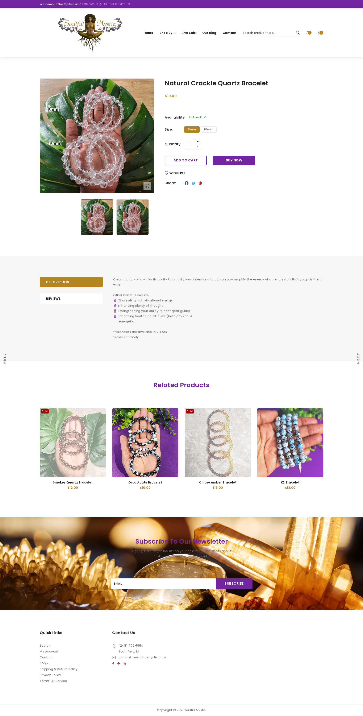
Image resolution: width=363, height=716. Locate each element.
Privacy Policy (50, 675)
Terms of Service (53, 681)
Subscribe (234, 583)
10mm (208, 129)
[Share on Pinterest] (200, 183)
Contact (46, 657)
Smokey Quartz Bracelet (73, 482)
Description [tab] (57, 282)
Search (45, 645)
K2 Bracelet (290, 482)
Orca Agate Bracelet (145, 482)
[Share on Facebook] (187, 183)
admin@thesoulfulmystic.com (142, 657)
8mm (192, 129)
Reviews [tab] (53, 298)
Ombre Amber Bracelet (218, 482)
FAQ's (44, 663)
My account (49, 651)
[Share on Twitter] (194, 183)
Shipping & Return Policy (59, 669)
